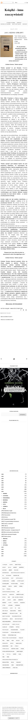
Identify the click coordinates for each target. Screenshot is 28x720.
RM (22, 640)
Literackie (17, 605)
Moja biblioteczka (16, 616)
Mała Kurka (13, 610)
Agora (11, 564)
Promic (4, 635)
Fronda (8, 589)
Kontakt (25, 24)
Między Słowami (6, 616)
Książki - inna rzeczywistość (14, 12)
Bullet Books (5, 578)
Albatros (21, 567)
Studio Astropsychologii (8, 651)
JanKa (14, 599)
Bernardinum (5, 572)
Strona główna (11, 22)
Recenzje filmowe (6, 24)
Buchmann (8, 575)
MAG (19, 608)
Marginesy (4, 613)
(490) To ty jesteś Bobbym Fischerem (10, 521)
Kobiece (4, 602)
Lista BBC (10, 605)
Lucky (11, 608)
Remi (13, 640)
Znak (12, 665)
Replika (17, 640)
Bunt (12, 578)
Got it (17, 718)
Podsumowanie (14, 629)
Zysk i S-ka (15, 667)
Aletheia (4, 570)
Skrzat (11, 643)
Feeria (20, 586)
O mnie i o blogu (15, 624)
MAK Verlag (5, 610)
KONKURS (16, 602)
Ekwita (10, 586)
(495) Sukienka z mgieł (6, 510)
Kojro (9, 602)
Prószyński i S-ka (12, 635)
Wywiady (19, 22)
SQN (11, 646)
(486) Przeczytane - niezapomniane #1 (10, 530)
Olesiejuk (4, 627)
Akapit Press (18, 564)
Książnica (22, 602)
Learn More (11, 718)
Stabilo (16, 646)
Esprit (15, 586)
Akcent (4, 567)
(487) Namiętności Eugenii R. (8, 527)
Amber (10, 570)
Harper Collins (19, 594)
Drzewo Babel (14, 583)
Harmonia (11, 594)
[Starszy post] (26, 359)
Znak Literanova (6, 667)
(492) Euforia (4, 517)
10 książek (4, 564)
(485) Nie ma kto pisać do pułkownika (10, 532)
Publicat (21, 637)
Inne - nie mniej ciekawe (17, 597)
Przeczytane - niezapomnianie (9, 637)
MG (20, 613)
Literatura (5, 608)
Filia (3, 589)
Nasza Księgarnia (6, 621)
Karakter (20, 599)
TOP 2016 (8, 654)
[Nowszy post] (1, 359)
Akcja (9, 567)
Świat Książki (20, 651)
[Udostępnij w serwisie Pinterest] (26, 310)
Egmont (4, 586)
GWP (18, 591)
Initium (4, 597)
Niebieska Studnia (17, 621)
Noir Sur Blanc (5, 624)
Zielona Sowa (5, 665)
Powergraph (5, 632)
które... (4, 605)
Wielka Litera (5, 662)
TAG (3, 654)
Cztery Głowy (20, 580)
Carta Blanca (19, 578)
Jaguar (9, 599)
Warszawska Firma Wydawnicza (10, 659)
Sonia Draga (5, 646)
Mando (19, 610)
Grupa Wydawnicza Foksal (8, 591)
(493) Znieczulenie (5, 515)
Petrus (17, 627)
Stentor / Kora (14, 648)
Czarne (13, 580)
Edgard (22, 583)
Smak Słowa (19, 643)
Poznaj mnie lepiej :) (15, 632)
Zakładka (18, 662)
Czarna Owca (5, 580)
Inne (9, 597)
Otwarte (11, 627)
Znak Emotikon (19, 665)
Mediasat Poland (6, 313)
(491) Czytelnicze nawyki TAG (8, 519)
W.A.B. (20, 654)
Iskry (3, 599)
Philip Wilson (5, 629)
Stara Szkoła (5, 648)
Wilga (12, 662)
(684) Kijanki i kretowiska (14, 390)
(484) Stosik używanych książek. (9, 534)
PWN (3, 640)
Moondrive (5, 618)
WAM (8, 656)
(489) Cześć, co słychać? (7, 523)
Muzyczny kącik (16, 24)
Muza (11, 618)
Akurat (15, 567)
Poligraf (22, 629)
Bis (3, 575)
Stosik (22, 648)
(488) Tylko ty (4, 525)
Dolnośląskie (5, 583)
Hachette (4, 594)
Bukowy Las (16, 575)
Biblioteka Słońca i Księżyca (17, 572)
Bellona (16, 570)
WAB (3, 656)
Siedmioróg (5, 643)
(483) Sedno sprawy (6, 536)
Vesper (14, 654)
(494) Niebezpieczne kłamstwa (8, 512)
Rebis (8, 640)
